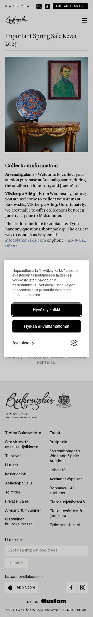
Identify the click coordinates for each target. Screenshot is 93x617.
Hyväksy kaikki (46, 310)
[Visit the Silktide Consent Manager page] (74, 343)
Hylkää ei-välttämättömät (46, 326)
